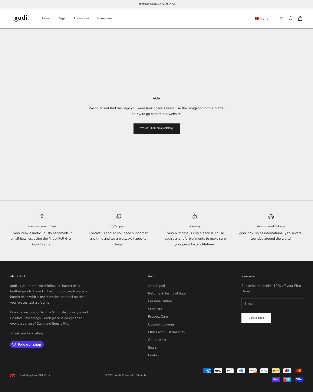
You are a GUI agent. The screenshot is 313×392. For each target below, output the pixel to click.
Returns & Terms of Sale (167, 293)
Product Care (158, 316)
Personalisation (160, 301)
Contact (154, 355)
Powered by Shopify (134, 375)
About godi (156, 285)
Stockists (155, 309)
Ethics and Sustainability (166, 332)
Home (46, 18)
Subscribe (256, 318)
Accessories (81, 18)
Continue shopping (157, 128)
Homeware (104, 18)
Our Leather (157, 339)
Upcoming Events (161, 324)
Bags (62, 18)
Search (153, 347)
